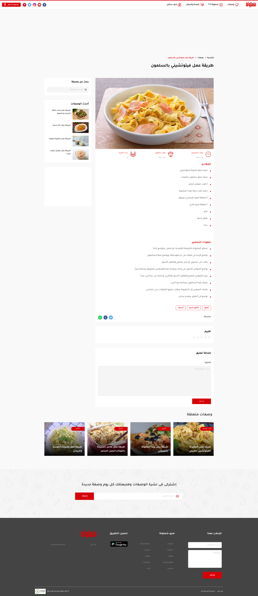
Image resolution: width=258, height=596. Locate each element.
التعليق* (207, 363)
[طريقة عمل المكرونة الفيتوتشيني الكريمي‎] (193, 439)
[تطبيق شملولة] (113, 544)
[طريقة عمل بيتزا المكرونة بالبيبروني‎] (150, 439)
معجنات (147, 550)
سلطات (170, 550)
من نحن (93, 545)
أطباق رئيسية (168, 562)
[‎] (68, 114)
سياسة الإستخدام (58, 545)
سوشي (170, 569)
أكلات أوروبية (207, 429)
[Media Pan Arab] (40, 591)
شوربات (170, 544)
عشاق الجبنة (145, 544)
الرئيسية (210, 58)
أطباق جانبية (194, 308)
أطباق (206, 308)
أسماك (181, 308)
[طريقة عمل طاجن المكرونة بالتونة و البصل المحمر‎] (107, 439)
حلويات (147, 556)
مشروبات (146, 562)
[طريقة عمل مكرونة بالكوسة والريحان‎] (64, 439)
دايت (148, 569)
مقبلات (170, 556)
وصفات (200, 58)
